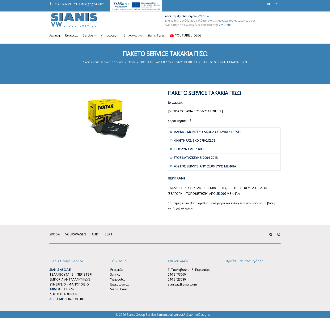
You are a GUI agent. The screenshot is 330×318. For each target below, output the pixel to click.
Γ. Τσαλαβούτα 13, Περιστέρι (189, 270)
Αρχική (54, 35)
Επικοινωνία (133, 35)
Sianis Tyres (156, 35)
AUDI (95, 234)
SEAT (108, 234)
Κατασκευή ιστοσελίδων (175, 314)
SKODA (54, 234)
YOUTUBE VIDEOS (188, 35)
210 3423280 (177, 279)
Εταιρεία (71, 35)
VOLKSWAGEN (75, 234)
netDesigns (201, 314)
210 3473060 (177, 274)
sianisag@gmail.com (182, 284)
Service (88, 35)
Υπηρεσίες (108, 35)
